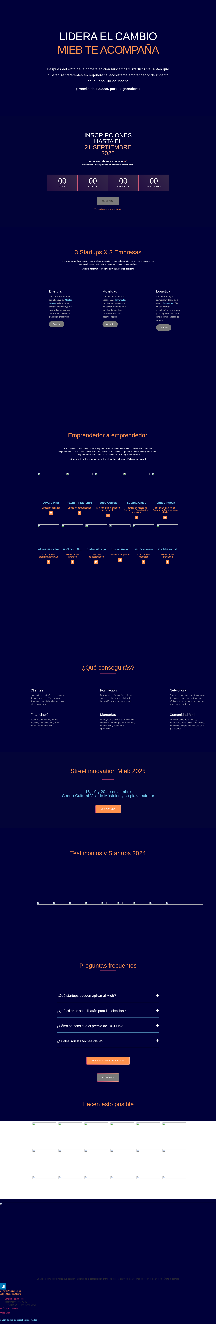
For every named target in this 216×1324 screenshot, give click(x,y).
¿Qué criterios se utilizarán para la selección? (91, 1011)
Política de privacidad (9, 1308)
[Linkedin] (51, 513)
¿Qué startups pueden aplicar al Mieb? (86, 995)
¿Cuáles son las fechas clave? (80, 1041)
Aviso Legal (5, 1313)
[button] (108, 201)
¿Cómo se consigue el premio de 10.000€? (89, 1026)
